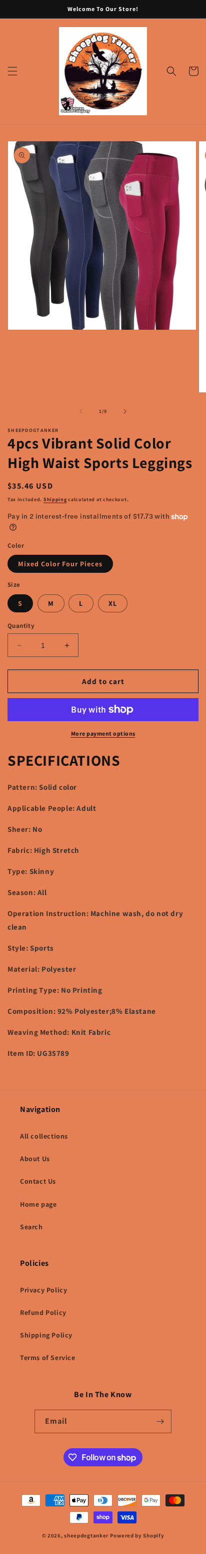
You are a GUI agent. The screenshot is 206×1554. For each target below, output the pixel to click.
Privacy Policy (43, 1289)
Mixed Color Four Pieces (60, 563)
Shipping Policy (46, 1335)
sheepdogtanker (86, 1535)
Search (31, 1226)
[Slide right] (125, 411)
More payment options (103, 733)
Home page (38, 1204)
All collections (44, 1136)
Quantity (21, 625)
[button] (13, 71)
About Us (35, 1158)
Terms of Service (48, 1357)
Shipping (55, 499)
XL (112, 603)
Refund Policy (43, 1312)
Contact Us (38, 1181)
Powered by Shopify (137, 1535)
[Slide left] (81, 411)
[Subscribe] (160, 1421)
